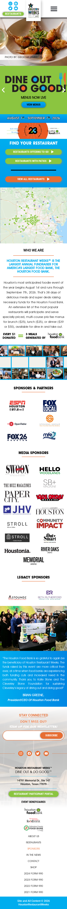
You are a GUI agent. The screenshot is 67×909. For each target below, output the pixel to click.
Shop (33, 867)
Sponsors (33, 848)
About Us (33, 836)
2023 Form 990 (33, 879)
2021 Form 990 (33, 892)
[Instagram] (10, 4)
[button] (54, 8)
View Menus (33, 104)
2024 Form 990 (33, 873)
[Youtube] (16, 8)
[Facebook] (16, 4)
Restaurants (33, 842)
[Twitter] (10, 8)
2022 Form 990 (33, 885)
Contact (33, 861)
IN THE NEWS (34, 854)
